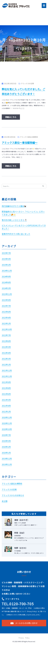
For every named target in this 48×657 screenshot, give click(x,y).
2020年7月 (6, 435)
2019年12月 (7, 458)
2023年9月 (6, 300)
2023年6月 (6, 311)
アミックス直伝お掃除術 (29, 137)
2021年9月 (6, 382)
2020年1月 (6, 452)
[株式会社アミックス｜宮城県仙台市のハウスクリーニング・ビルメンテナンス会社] (17, 5)
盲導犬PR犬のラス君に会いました (16, 233)
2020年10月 (7, 429)
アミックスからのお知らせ (13, 495)
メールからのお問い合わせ (26, 623)
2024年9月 (6, 276)
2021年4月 (6, 405)
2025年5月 (6, 258)
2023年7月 (6, 305)
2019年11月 (7, 464)
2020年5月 (6, 440)
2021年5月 (6, 399)
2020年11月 (7, 423)
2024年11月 (7, 270)
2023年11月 (7, 294)
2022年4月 (6, 352)
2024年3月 (6, 288)
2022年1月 (6, 364)
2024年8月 (6, 282)
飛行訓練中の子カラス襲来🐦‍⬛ (14, 206)
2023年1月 (6, 323)
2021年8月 (6, 388)
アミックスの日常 (27, 83)
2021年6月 (6, 394)
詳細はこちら (10, 117)
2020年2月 (6, 446)
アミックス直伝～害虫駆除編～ (20, 142)
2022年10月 (7, 329)
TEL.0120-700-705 (18, 603)
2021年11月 (7, 376)
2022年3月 (6, 358)
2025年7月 (6, 253)
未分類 (4, 501)
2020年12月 (7, 417)
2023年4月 (6, 317)
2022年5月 (6, 347)
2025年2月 (6, 264)
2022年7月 (6, 335)
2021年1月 (6, 411)
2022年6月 (6, 341)
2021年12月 (7, 370)
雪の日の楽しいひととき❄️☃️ (14, 220)
